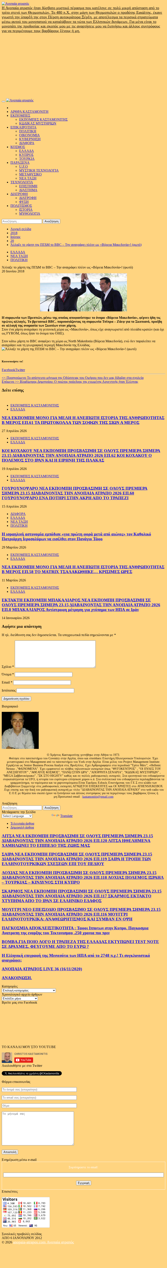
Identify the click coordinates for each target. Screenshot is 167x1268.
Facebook (8, 370)
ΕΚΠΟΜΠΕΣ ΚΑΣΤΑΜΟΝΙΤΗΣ (43, 119)
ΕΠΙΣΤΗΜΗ (28, 186)
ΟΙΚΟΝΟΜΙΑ (29, 135)
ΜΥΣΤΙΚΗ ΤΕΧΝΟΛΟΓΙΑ (39, 170)
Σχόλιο (8, 667)
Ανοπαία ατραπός (60, 1242)
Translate (66, 816)
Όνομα (8, 674)
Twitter (20, 370)
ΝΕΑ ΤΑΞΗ (28, 178)
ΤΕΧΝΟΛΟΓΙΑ (21, 182)
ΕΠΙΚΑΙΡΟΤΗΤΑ (23, 127)
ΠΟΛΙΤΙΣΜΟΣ (21, 206)
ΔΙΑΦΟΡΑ (26, 143)
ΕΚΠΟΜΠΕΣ (20, 115)
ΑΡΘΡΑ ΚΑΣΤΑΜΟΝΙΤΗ (29, 111)
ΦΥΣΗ (24, 202)
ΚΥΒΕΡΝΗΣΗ (30, 139)
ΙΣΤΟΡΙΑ (26, 209)
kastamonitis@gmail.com (98, 796)
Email (7, 682)
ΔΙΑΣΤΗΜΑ (28, 190)
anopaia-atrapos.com (30, 1242)
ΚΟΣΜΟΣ (17, 147)
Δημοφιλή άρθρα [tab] (22, 827)
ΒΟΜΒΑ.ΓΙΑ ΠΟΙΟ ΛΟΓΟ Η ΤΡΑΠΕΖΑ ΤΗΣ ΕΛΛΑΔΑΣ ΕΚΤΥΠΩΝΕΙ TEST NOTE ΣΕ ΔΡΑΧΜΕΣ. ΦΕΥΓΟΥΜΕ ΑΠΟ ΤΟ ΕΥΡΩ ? (80, 944)
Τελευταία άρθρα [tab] (22, 823)
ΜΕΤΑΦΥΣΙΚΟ (30, 174)
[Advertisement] (83, 65)
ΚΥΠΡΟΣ (26, 155)
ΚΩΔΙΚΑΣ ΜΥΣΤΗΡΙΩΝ (37, 123)
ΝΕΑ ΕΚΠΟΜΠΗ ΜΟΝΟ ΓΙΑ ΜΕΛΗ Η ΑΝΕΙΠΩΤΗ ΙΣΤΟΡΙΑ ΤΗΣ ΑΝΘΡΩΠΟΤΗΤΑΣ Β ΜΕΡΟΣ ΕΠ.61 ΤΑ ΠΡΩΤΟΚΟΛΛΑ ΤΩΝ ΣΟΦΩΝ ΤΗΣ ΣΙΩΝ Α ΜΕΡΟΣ (83, 420)
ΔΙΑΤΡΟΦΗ (19, 194)
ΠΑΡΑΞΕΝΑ (20, 162)
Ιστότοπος (9, 690)
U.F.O (23, 166)
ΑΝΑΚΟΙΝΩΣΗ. (17, 978)
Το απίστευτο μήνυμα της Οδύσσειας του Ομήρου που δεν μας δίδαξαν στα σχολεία (73, 378)
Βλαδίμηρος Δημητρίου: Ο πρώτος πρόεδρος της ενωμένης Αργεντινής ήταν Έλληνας (70, 381)
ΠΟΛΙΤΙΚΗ (27, 131)
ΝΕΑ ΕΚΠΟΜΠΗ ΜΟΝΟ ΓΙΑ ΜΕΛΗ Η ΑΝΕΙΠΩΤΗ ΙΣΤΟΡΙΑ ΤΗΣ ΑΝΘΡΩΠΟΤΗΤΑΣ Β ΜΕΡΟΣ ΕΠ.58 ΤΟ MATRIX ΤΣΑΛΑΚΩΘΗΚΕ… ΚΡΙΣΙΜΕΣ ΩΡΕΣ (83, 569)
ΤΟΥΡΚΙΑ (27, 158)
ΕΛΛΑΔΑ (26, 151)
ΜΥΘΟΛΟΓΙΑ (29, 213)
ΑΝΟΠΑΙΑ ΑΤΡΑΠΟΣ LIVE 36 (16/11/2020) (42, 969)
